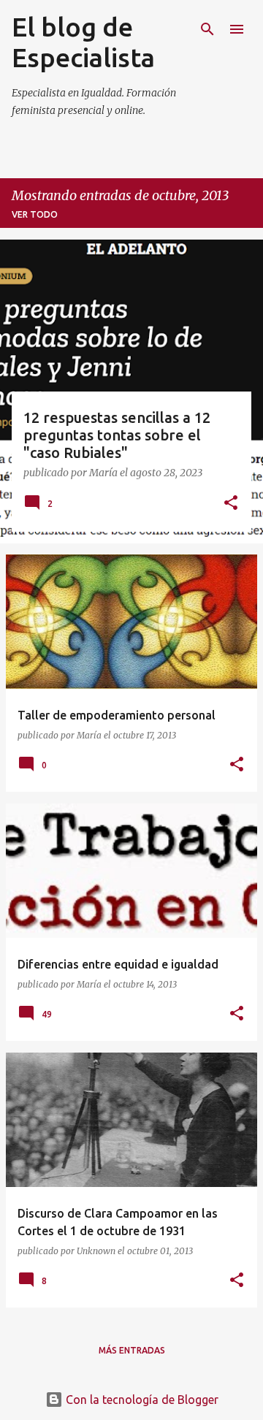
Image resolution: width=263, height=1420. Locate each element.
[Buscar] (207, 29)
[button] (231, 504)
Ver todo (35, 214)
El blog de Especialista (83, 42)
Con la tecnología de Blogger (140, 1399)
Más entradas (132, 1350)
